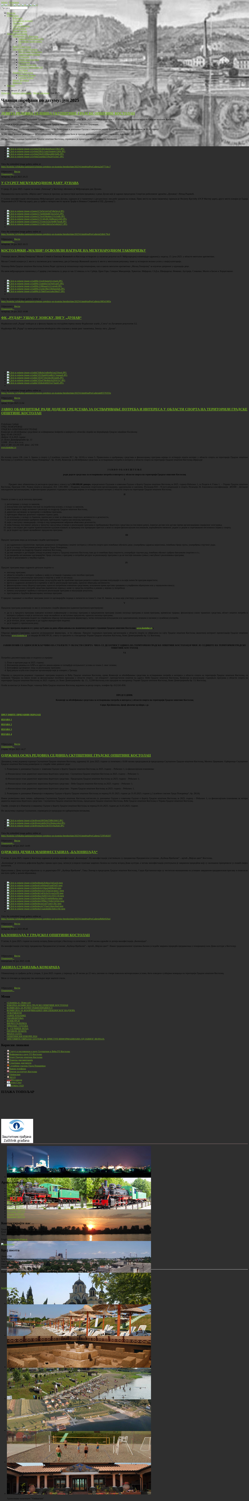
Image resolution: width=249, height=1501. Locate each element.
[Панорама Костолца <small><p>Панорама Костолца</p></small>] (79, 1272)
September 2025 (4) (16, 1217)
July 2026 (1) (13, 1191)
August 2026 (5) (14, 1188)
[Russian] (36, 5)
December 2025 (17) (16, 1209)
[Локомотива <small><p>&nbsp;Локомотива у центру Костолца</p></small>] (79, 1208)
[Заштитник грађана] (17, 1142)
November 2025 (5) (16, 1212)
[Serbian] (3, 5)
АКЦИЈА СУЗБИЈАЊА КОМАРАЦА (30, 967)
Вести (17, 171)
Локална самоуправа (21, 93)
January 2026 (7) (14, 1206)
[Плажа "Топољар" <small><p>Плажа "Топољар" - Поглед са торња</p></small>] (79, 1398)
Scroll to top (6, 1288)
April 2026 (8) (13, 1199)
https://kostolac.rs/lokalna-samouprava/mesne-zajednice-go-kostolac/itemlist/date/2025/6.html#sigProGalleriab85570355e (56, 393)
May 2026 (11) (13, 1196)
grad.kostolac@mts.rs (17, 1239)
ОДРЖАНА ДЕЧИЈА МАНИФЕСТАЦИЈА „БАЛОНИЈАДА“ (49, 852)
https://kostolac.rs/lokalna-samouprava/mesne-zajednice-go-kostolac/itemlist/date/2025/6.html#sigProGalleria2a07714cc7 (56, 166)
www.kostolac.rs (8, 447)
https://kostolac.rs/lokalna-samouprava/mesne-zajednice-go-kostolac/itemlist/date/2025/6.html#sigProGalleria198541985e (56, 301)
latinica (4, 2)
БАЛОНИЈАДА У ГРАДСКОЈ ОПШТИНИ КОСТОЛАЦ (45, 935)
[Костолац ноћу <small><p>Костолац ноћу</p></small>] (79, 1177)
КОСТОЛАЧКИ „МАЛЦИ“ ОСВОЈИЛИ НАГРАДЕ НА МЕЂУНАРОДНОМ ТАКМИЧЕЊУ (73, 250)
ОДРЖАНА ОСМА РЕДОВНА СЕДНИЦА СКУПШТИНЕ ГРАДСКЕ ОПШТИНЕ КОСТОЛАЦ (76, 755)
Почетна (5, 93)
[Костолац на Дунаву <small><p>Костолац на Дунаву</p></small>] (79, 1240)
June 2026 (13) (14, 1193)
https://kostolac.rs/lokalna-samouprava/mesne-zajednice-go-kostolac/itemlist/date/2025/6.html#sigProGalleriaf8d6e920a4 (55, 919)
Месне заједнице (41, 93)
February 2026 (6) (15, 1204)
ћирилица (14, 2)
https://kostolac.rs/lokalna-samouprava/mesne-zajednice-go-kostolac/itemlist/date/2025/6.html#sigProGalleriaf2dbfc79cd (55, 234)
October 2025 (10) (15, 1214)
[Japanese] (32, 5)
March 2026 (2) (14, 1201)
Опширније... (7, 174)
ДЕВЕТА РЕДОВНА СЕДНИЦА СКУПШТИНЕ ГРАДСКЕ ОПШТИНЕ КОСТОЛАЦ (68, 113)
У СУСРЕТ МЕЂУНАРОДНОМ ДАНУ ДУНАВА (40, 183)
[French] (20, 5)
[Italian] (28, 5)
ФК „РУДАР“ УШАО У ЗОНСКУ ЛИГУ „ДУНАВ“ (41, 317)
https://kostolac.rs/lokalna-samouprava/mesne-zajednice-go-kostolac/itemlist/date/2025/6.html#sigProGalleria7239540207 (56, 836)
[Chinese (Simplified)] (9, 5)
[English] (16, 5)
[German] (24, 5)
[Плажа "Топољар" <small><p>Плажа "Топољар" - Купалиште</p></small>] (79, 1335)
